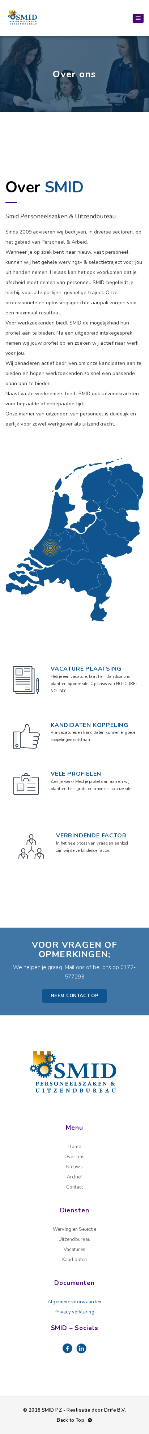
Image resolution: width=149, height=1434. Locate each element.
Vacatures (74, 1249)
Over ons (74, 1157)
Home (74, 1146)
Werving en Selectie (75, 1229)
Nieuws (74, 1167)
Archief (74, 1177)
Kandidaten (74, 1259)
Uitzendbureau (74, 1239)
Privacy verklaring (74, 1312)
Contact (74, 1187)
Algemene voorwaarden (74, 1302)
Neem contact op (74, 996)
